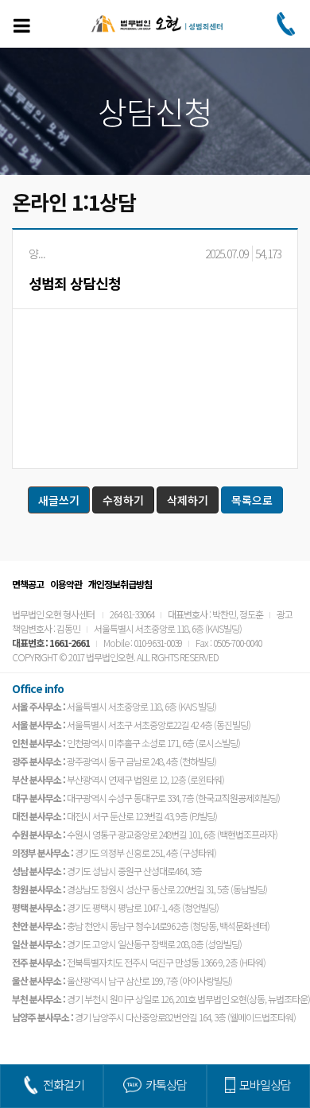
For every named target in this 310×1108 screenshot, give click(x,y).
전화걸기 (63, 1084)
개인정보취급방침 (120, 584)
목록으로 (252, 500)
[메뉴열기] (21, 25)
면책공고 (28, 584)
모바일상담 (265, 1084)
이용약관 (66, 584)
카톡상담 (166, 1084)
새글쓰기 (58, 500)
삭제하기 (187, 500)
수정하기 (123, 500)
